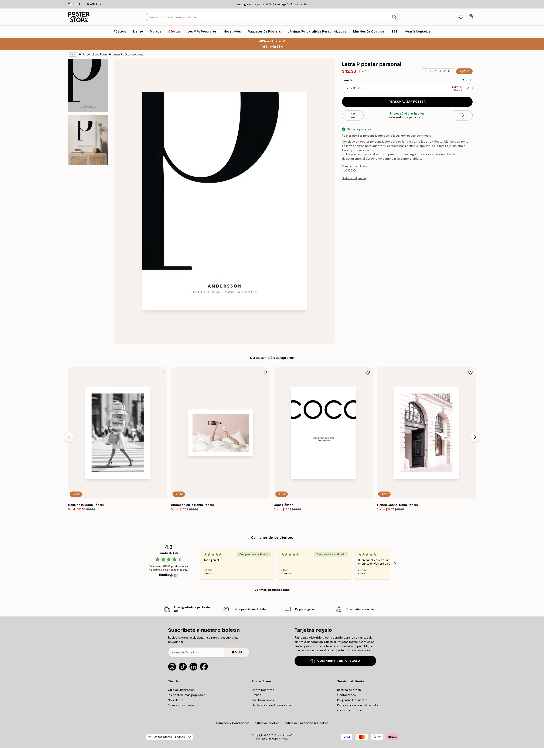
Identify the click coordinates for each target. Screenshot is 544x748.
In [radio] (471, 80)
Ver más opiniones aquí (272, 590)
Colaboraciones (263, 700)
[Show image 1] (88, 85)
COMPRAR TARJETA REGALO (338, 661)
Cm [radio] (464, 80)
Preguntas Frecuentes (352, 700)
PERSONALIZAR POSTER (407, 101)
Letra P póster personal (128, 54)
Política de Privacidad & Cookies (306, 723)
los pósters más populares (186, 695)
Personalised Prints (95, 54)
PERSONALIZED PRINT (438, 71)
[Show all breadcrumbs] (72, 54)
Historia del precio (354, 178)
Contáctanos (346, 695)
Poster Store (282, 735)
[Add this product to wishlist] (462, 115)
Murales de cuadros (182, 705)
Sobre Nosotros (263, 690)
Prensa (256, 695)
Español (92, 4)
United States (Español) (169, 737)
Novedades (176, 700)
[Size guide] (353, 115)
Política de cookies (266, 723)
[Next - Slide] (475, 437)
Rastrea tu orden (349, 690)
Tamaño (347, 80)
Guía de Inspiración (181, 690)
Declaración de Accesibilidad (272, 705)
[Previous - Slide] (69, 437)
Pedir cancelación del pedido (357, 705)
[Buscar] (394, 17)
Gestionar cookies (350, 710)
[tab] (461, 17)
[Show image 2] (88, 140)
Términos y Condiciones (232, 723)
